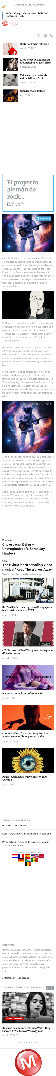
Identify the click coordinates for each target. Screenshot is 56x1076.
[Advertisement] (28, 138)
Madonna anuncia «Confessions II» (22, 693)
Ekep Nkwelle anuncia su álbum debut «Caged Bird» (35, 61)
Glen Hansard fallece (32, 90)
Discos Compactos (14, 1019)
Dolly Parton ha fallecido (34, 44)
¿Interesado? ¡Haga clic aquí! (16, 978)
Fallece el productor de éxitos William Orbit (33, 77)
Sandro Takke (13, 205)
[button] (48, 988)
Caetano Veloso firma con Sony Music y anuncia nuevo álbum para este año (25, 735)
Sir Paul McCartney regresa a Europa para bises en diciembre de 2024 (27, 609)
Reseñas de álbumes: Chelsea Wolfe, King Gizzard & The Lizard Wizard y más (26, 1030)
